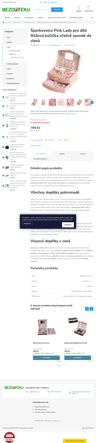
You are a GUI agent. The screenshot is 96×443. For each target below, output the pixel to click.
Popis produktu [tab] (41, 154)
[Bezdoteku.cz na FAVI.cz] (9, 437)
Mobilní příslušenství (13, 83)
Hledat (57, 10)
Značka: (36, 145)
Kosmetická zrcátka (14, 51)
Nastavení (27, 223)
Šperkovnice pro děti (17, 57)
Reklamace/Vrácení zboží (9, 2)
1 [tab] (58, 365)
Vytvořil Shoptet (89, 428)
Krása (8, 47)
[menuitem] (7, 18)
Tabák (9, 69)
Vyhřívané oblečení (12, 64)
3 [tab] (62, 365)
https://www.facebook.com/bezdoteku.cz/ (81, 392)
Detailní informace (70, 113)
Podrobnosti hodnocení (55, 45)
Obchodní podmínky (40, 409)
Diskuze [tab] (83, 154)
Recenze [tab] (62, 154)
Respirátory (10, 78)
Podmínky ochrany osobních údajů (45, 412)
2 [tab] (60, 365)
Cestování (10, 74)
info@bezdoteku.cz (34, 392)
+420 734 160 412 (55, 392)
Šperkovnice (12, 54)
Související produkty (40, 159)
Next (91, 309)
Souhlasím (68, 225)
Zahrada (9, 42)
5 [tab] (65, 365)
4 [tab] (63, 365)
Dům (8, 37)
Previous (87, 309)
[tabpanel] (46, 338)
